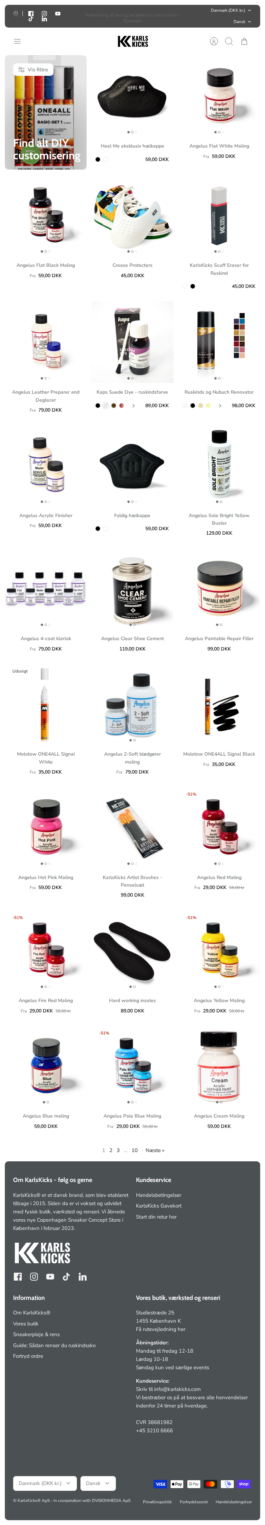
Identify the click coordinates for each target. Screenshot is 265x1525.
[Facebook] (18, 1277)
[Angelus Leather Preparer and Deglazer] (46, 342)
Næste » (155, 1150)
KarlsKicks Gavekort (158, 1205)
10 (134, 1150)
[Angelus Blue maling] (46, 1066)
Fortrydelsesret (194, 1502)
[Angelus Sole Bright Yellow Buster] (219, 465)
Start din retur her (156, 1216)
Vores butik (26, 1323)
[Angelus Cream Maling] (219, 1066)
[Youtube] (58, 13)
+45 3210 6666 (154, 1430)
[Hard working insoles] (132, 950)
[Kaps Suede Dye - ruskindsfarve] (132, 342)
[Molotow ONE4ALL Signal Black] (219, 704)
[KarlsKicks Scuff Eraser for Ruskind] (219, 215)
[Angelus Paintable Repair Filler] (219, 588)
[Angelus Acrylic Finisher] (46, 465)
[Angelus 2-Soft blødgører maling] (132, 704)
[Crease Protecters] (132, 215)
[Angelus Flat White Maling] (219, 96)
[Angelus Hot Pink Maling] (46, 827)
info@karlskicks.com (177, 1389)
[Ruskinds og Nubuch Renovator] (219, 342)
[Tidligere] (78, 16)
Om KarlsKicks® (31, 1312)
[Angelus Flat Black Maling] (46, 215)
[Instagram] (34, 1277)
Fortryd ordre (28, 1356)
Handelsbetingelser (158, 1195)
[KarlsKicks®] (132, 41)
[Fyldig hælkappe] (132, 465)
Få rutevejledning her (160, 1329)
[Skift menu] (20, 41)
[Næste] (187, 16)
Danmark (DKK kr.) (228, 10)
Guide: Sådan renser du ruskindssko (54, 1345)
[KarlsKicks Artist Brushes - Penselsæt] (132, 827)
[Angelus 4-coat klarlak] (46, 588)
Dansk (239, 21)
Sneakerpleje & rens (36, 1334)
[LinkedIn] (44, 18)
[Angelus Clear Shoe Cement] (132, 588)
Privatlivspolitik (157, 1502)
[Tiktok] (31, 18)
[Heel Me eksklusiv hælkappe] (132, 96)
